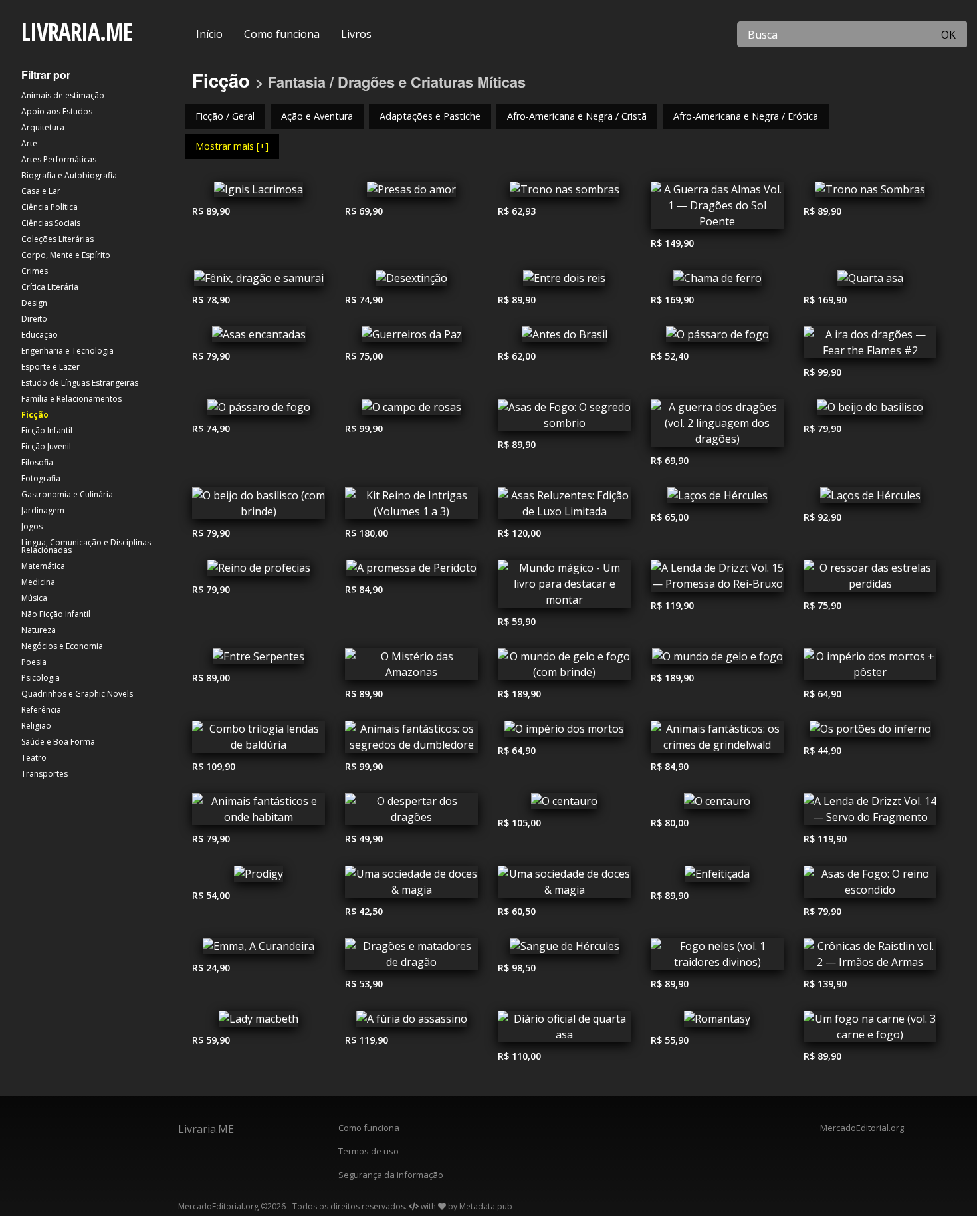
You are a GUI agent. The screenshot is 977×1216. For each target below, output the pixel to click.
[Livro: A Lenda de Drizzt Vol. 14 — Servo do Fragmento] (870, 812)
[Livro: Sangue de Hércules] (564, 949)
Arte (29, 143)
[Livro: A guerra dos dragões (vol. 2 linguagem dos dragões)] (717, 426)
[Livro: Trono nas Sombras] (870, 193)
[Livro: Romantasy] (717, 1022)
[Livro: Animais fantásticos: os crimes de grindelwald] (717, 740)
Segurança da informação (390, 1175)
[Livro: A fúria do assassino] (411, 1022)
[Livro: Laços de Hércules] (717, 498)
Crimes (34, 271)
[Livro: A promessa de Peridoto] (411, 571)
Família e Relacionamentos (71, 398)
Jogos (32, 526)
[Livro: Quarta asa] (870, 281)
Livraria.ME (206, 1129)
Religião (36, 725)
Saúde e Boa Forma (58, 741)
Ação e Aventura (317, 116)
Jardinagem (42, 510)
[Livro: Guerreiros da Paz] (411, 337)
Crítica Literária (49, 287)
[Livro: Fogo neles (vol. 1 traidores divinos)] (717, 957)
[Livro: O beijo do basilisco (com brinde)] (258, 506)
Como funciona (282, 34)
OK (948, 34)
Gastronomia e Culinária (67, 494)
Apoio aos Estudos (56, 111)
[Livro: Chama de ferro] (717, 281)
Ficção (35, 414)
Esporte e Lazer (50, 366)
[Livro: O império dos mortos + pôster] (870, 667)
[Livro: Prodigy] (258, 877)
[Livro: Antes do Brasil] (564, 337)
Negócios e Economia (62, 646)
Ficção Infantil (46, 430)
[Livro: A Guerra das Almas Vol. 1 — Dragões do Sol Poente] (717, 209)
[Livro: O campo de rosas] (411, 410)
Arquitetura (42, 127)
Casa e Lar (40, 191)
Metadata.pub (485, 1206)
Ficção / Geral (225, 116)
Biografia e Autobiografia (69, 175)
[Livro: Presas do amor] (411, 193)
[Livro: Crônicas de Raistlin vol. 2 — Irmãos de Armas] (870, 957)
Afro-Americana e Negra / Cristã (577, 116)
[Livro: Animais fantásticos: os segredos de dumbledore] (411, 740)
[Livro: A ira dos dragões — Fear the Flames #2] (870, 345)
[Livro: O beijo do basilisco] (870, 410)
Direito (34, 318)
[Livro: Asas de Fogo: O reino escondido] (870, 885)
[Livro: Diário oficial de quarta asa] (564, 1030)
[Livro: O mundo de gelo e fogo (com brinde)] (564, 667)
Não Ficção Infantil (55, 614)
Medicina (38, 582)
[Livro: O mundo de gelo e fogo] (717, 659)
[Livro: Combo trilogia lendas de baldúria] (258, 740)
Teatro (34, 757)
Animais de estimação (62, 95)
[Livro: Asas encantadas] (258, 337)
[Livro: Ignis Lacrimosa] (258, 193)
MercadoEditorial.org (862, 1128)
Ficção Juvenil (46, 446)
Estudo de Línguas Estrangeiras (79, 382)
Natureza (38, 630)
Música (34, 598)
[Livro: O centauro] (564, 804)
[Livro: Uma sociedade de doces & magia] (411, 885)
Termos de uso (368, 1151)
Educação (39, 334)
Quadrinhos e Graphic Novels (77, 693)
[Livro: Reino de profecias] (258, 571)
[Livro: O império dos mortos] (564, 732)
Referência (41, 709)
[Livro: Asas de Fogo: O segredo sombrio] (564, 418)
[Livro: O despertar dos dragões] (411, 812)
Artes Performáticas (58, 159)
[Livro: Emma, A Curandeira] (258, 949)
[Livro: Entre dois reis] (564, 281)
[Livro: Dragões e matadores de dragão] (411, 957)
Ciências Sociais (50, 223)
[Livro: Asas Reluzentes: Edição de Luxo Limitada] (564, 506)
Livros (356, 34)
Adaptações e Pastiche (430, 116)
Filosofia (37, 462)
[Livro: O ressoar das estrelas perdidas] (870, 579)
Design (34, 302)
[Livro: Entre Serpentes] (258, 659)
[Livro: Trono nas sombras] (564, 193)
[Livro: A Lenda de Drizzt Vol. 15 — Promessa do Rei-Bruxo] (717, 579)
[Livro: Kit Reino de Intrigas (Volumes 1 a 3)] (411, 506)
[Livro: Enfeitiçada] (717, 877)
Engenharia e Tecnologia (67, 350)
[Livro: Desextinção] (411, 281)
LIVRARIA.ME (76, 31)
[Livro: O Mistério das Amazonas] (411, 667)
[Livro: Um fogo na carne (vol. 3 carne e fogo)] (870, 1030)
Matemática (43, 566)
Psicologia (40, 677)
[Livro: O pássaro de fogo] (717, 337)
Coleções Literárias (57, 239)
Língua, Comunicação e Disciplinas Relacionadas (86, 546)
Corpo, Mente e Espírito (65, 255)
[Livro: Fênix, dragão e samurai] (258, 281)
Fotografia (40, 478)
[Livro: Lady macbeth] (258, 1022)
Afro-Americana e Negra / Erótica (745, 116)
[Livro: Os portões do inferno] (870, 732)
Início (209, 34)
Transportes (44, 773)
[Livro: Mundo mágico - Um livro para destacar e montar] (564, 587)
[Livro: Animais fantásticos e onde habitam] (258, 812)
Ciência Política (49, 207)
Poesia (34, 662)
